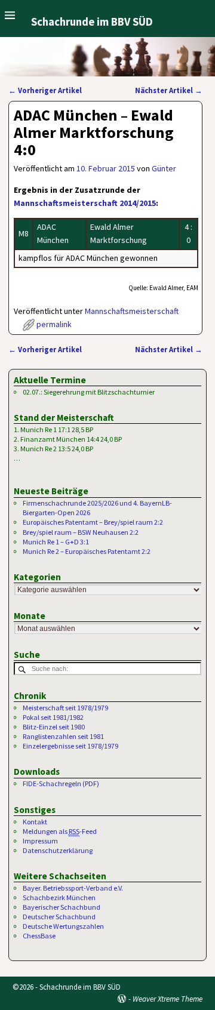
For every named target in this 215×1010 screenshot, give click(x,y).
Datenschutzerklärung (58, 850)
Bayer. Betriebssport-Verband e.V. (73, 887)
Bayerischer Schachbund (61, 907)
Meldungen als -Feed (60, 831)
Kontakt (35, 821)
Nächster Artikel (168, 90)
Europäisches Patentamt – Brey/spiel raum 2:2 (93, 522)
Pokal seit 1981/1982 (53, 717)
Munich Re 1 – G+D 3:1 (56, 541)
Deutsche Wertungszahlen (63, 926)
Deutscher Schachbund (59, 916)
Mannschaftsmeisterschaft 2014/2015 (85, 203)
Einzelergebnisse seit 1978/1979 (70, 745)
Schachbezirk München (59, 897)
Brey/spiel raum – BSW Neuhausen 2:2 (81, 532)
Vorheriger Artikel (45, 90)
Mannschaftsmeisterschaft (132, 311)
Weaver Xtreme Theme (167, 999)
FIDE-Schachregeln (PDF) (61, 783)
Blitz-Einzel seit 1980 (54, 726)
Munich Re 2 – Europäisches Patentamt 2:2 (86, 551)
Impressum (40, 840)
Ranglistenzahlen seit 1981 (63, 736)
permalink (54, 324)
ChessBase (39, 935)
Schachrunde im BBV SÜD (92, 22)
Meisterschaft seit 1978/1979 (65, 707)
